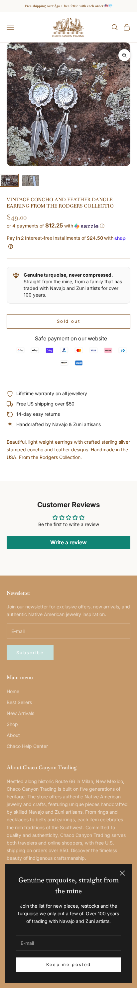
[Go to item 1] (9, 180)
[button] (68, 226)
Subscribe (30, 652)
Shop (12, 724)
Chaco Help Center (27, 746)
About (13, 735)
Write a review (68, 542)
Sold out (68, 321)
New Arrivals (20, 713)
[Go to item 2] (30, 180)
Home (13, 691)
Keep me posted (68, 964)
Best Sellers (19, 702)
